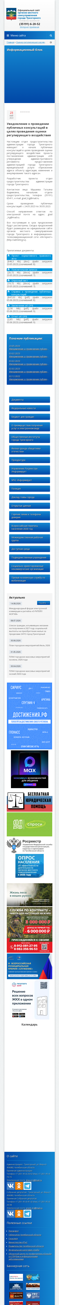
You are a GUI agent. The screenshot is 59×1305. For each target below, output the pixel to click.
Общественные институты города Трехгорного (25, 438)
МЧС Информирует (21, 480)
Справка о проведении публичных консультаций (31, 293)
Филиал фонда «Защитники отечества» (26, 450)
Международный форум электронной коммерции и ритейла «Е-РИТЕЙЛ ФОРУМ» (28, 611)
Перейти (42, 603)
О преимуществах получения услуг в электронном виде (27, 427)
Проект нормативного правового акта (31, 257)
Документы (17, 399)
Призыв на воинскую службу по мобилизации (28, 579)
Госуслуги (13, 1238)
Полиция (16, 488)
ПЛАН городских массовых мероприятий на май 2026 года (29, 672)
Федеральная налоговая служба (24, 1250)
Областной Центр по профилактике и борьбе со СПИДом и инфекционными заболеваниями (30, 1256)
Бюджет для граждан (22, 416)
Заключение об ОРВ (22, 305)
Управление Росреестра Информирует (24, 470)
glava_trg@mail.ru (34, 1180)
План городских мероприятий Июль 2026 (29, 645)
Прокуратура (18, 459)
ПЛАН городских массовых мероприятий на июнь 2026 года (29, 658)
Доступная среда (20, 548)
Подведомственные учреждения (28, 557)
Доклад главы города (22, 497)
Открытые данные (21, 505)
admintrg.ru (29, 14)
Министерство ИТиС (18, 1242)
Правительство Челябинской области (26, 1246)
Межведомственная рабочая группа (27, 539)
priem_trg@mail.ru (34, 1208)
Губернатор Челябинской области (25, 1234)
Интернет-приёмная (29, 27)
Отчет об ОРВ (19, 316)
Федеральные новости (23, 408)
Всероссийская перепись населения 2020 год (24, 527)
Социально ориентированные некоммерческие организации (27, 568)
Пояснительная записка (24, 269)
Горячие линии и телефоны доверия (26, 516)
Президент (14, 1231)
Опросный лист (19, 280)
